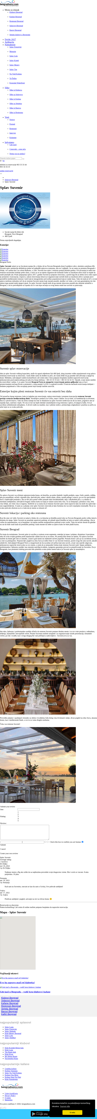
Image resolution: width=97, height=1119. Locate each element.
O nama (8, 1098)
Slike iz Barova (15, 108)
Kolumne (12, 138)
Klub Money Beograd (13, 1033)
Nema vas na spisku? (17, 154)
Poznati (12, 124)
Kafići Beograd (8, 1014)
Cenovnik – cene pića (17, 149)
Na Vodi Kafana (15, 74)
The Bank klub (10, 1052)
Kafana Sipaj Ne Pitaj (13, 1077)
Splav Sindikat (10, 1038)
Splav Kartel (14, 60)
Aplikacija (9, 42)
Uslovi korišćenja (11, 1094)
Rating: (3, 816)
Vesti (7, 117)
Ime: (2, 809)
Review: (3, 823)
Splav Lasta (9, 1027)
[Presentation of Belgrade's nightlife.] (9, 6)
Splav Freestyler (15, 47)
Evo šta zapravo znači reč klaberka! (17, 982)
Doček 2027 (10, 39)
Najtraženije (10, 44)
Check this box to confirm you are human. (65, 842)
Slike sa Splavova (16, 95)
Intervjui (12, 133)
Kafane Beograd (15, 17)
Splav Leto (13, 56)
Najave (12, 120)
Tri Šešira (13, 78)
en (3, 161)
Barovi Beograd (15, 30)
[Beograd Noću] (12, 1089)
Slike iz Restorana (16, 113)
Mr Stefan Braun (11, 1056)
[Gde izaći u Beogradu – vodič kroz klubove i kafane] (20, 987)
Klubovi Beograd (15, 12)
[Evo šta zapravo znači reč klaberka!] (14, 978)
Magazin (12, 51)
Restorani (13, 129)
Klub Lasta (9, 1050)
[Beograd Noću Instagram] (4, 1109)
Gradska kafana (10, 1069)
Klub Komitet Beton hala (14, 1048)
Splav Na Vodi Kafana (13, 1073)
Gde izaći (13, 145)
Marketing (8, 1100)
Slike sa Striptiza (15, 104)
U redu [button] (72, 1112)
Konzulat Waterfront (17, 83)
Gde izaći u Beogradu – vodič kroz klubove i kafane (25, 992)
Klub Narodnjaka (11, 1079)
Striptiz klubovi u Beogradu (19, 35)
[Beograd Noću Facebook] (1, 1109)
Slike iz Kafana (15, 99)
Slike (7, 87)
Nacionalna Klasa (11, 1059)
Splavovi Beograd (16, 26)
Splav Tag (13, 69)
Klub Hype (9, 1054)
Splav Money (14, 65)
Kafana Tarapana (11, 1071)
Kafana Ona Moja (11, 1075)
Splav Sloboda (10, 1031)
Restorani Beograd (16, 21)
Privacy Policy (10, 1096)
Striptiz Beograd (9, 1008)
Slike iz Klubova (15, 90)
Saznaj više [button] (65, 1106)
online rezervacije (6, 171)
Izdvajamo (9, 142)
